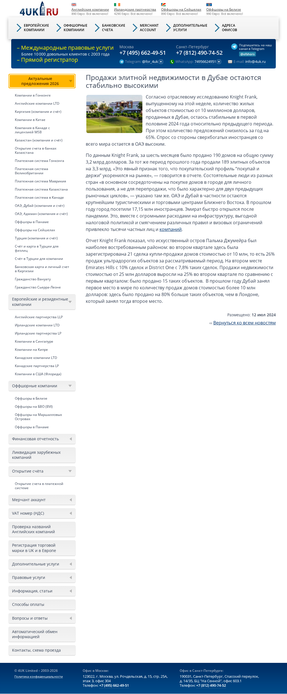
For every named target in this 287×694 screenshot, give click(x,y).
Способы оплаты (28, 604)
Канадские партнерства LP (37, 365)
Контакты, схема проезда (36, 650)
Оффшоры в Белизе (31, 398)
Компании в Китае (30, 119)
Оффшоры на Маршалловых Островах (38, 416)
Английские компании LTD (37, 103)
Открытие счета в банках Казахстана (35, 150)
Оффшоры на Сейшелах (181, 9)
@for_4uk (150, 61)
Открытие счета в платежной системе (39, 485)
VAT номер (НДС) (28, 513)
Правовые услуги (28, 577)
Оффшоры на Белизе (223, 9)
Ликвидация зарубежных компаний (36, 455)
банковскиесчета (113, 27)
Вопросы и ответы (30, 618)
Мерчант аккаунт (29, 499)
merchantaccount (149, 27)
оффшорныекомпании (75, 27)
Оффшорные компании (34, 385)
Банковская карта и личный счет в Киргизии (42, 268)
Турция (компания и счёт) (36, 238)
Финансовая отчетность (35, 438)
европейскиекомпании (36, 27)
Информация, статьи (32, 591)
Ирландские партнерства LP (38, 333)
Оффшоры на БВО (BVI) (34, 406)
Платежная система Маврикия (40, 181)
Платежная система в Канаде (39, 197)
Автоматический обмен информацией (34, 634)
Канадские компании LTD (36, 357)
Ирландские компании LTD (37, 325)
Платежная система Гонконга (39, 160)
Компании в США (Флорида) (38, 374)
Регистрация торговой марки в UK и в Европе (34, 547)
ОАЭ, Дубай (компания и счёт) (39, 205)
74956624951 (205, 61)
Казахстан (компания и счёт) (39, 140)
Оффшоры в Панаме (32, 221)
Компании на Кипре (31, 349)
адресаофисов (229, 27)
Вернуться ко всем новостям (244, 323)
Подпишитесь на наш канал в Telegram (255, 47)
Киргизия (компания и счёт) (38, 111)
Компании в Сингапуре (34, 341)
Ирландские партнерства (135, 9)
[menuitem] (42, 182)
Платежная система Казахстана (41, 189)
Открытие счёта (27, 471)
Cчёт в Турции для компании (39, 258)
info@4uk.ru (255, 61)
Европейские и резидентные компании (40, 301)
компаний (170, 229)
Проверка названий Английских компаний (33, 529)
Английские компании (90, 9)
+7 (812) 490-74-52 (199, 52)
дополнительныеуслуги (190, 27)
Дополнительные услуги (35, 564)
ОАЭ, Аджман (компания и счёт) (41, 213)
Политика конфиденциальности (38, 677)
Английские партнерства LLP (39, 317)
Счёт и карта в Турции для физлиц (37, 248)
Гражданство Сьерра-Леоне (38, 287)
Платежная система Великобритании (31, 170)
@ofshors (247, 54)
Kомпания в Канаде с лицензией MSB (32, 129)
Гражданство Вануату (33, 279)
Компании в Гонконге (33, 95)
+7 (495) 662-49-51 (142, 52)
